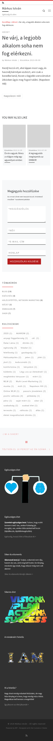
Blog (4, 291)
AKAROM (22, 333)
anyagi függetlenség (16, 338)
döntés (28, 343)
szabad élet (30, 405)
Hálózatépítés (12, 357)
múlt (22, 386)
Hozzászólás (19, 209)
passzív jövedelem (34, 391)
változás (26, 410)
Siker (5, 313)
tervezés (10, 410)
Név (12, 230)
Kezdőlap (6, 22)
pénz (8, 401)
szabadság (11, 405)
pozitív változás (13, 396)
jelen (29, 357)
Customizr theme (40, 728)
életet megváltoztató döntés (20, 415)
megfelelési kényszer (16, 376)
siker (38, 401)
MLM (8, 381)
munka (9, 386)
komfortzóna (12, 367)
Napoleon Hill (38, 386)
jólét (42, 357)
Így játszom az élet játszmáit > (17, 704)
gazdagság (28, 352)
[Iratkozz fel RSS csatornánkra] (3, 2)
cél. (35, 338)
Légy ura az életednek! (33, 372)
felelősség (11, 352)
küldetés (10, 372)
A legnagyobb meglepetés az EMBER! (36, 157)
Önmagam (7, 309)
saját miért (23, 401)
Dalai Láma (11, 343)
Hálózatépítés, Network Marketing (21, 300)
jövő (7, 362)
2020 (8, 333)
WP (16, 728)
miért (37, 376)
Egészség (7, 296)
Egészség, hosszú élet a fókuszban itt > (20, 536)
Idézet (14, 22)
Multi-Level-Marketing (29, 381)
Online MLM (12, 391)
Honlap (14, 253)
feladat (26, 348)
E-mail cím (16, 241)
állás (40, 410)
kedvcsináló (23, 362)
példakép (33, 396)
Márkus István (11, 60)
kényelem (30, 367)
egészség (10, 348)
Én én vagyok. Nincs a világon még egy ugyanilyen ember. (14, 157)
